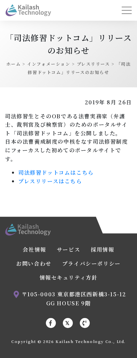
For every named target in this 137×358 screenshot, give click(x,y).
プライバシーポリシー (91, 263)
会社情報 (34, 249)
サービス (68, 249)
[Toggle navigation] (127, 10)
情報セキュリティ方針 (69, 277)
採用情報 (102, 249)
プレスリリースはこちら (50, 181)
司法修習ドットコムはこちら (56, 172)
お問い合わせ (34, 263)
